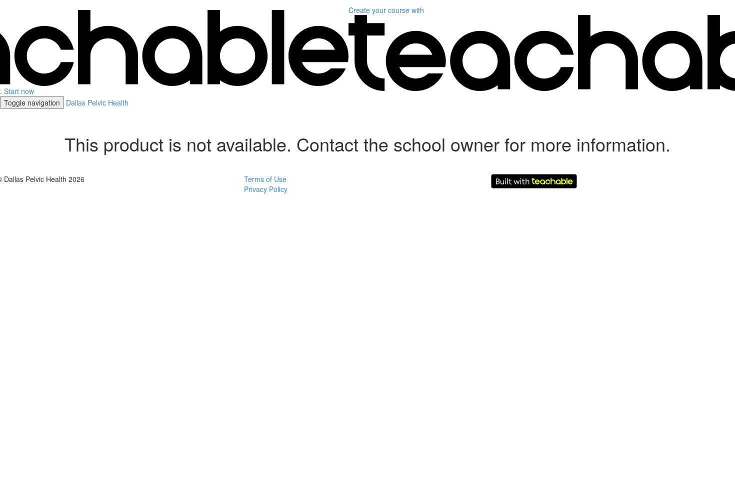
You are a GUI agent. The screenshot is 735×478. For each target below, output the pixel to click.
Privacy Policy (266, 189)
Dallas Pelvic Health (97, 103)
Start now (19, 91)
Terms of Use (265, 179)
